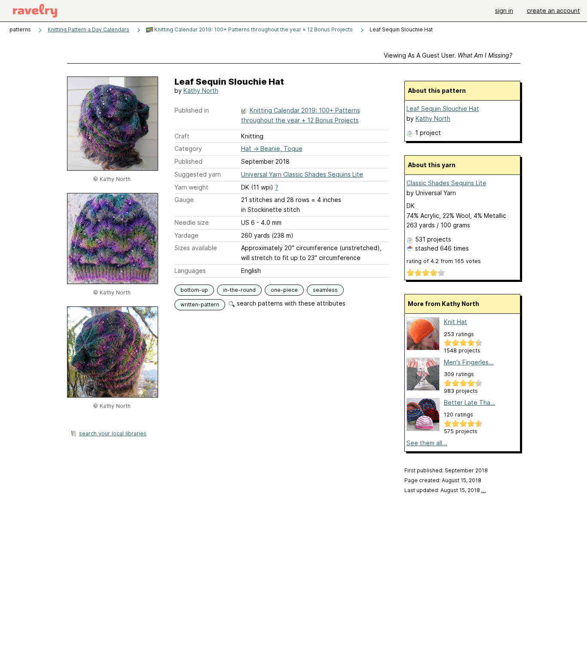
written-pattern (199, 304)
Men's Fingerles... (469, 362)
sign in (504, 10)
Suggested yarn (197, 174)
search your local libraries (113, 433)
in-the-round (239, 290)
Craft (182, 136)
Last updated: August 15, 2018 (445, 490)
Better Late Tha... (469, 402)
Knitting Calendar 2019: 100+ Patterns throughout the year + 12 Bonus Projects (253, 29)
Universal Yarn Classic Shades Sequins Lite (302, 174)
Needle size (191, 222)
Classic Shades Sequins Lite (446, 183)
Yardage (186, 235)
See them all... (427, 443)
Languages (190, 270)
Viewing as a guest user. (448, 55)
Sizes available (195, 247)
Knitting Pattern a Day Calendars (88, 29)
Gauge (184, 199)
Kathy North (200, 90)
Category (188, 148)
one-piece (284, 290)
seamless (325, 290)
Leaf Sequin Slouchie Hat (443, 108)
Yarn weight (191, 187)
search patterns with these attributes (290, 303)
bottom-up (194, 290)
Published (188, 161)
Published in (191, 110)
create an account (553, 10)
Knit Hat (455, 321)
